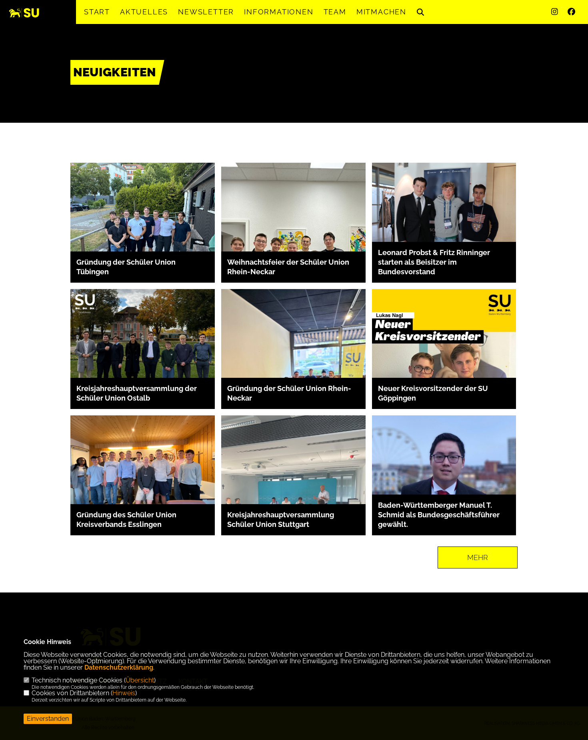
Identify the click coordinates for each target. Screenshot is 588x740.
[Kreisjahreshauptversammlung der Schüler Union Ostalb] (142, 361)
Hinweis (123, 693)
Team (335, 12)
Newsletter (206, 12)
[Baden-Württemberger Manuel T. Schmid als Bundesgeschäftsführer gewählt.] (444, 487)
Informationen (278, 12)
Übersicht (140, 680)
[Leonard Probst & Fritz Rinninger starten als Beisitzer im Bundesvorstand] (444, 211)
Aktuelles (144, 12)
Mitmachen (381, 12)
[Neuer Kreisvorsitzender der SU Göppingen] (444, 360)
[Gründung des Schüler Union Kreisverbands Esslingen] (142, 469)
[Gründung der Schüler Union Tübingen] (142, 217)
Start (97, 12)
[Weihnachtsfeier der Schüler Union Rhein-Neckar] (293, 251)
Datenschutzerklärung (118, 667)
